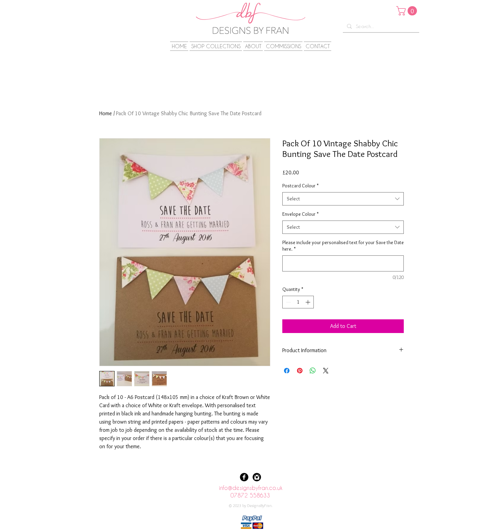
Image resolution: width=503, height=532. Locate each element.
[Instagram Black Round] (257, 477)
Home (105, 113)
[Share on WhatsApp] (313, 371)
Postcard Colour (300, 186)
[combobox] (343, 198)
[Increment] (308, 302)
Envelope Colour (300, 214)
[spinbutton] (298, 302)
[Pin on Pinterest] (300, 371)
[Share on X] (326, 371)
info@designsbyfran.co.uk (250, 487)
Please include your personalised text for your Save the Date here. (343, 245)
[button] (407, 10)
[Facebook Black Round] (244, 477)
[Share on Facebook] (287, 371)
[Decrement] (287, 302)
